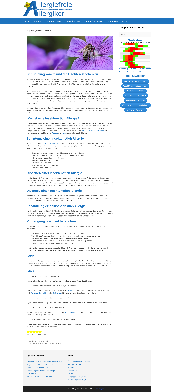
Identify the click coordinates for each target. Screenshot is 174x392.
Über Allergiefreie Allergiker (79, 361)
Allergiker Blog (38, 21)
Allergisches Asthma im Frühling (39, 341)
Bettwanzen (57, 293)
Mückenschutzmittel (72, 312)
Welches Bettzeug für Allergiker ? (40, 376)
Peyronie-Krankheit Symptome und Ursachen (45, 361)
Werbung (71, 374)
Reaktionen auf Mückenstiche (93, 131)
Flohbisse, (34, 293)
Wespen (55, 133)
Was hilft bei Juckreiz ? (135, 91)
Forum (124, 21)
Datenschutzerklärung (77, 377)
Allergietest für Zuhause (135, 100)
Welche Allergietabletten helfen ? (135, 105)
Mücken (71, 291)
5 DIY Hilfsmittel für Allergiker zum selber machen (45, 343)
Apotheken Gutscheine (135, 110)
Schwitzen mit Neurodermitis (38, 368)
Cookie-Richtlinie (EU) (77, 380)
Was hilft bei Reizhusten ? (135, 96)
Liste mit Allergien (73, 21)
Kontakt (71, 368)
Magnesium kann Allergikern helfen (41, 365)
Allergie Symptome (54, 21)
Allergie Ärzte (113, 21)
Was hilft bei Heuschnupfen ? (135, 81)
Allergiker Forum (74, 365)
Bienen (64, 133)
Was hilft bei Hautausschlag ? (135, 86)
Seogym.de (102, 389)
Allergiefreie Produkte (94, 21)
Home (27, 21)
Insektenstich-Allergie (51, 143)
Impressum (72, 371)
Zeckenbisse (43, 293)
